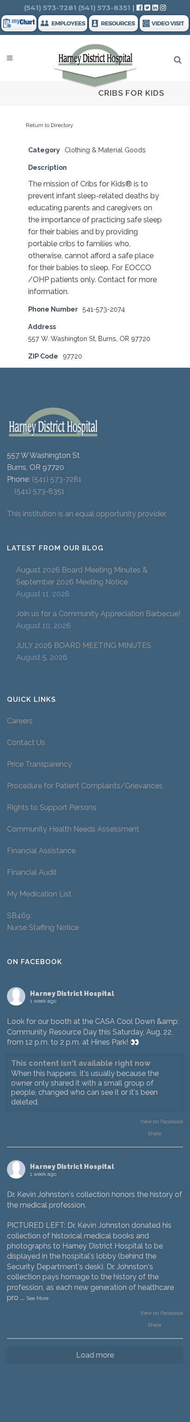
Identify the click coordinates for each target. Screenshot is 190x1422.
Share (154, 1134)
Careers (20, 721)
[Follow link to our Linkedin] (156, 7)
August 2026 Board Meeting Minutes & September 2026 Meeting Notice (82, 576)
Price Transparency (39, 764)
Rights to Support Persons (51, 807)
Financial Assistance (41, 850)
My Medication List (39, 894)
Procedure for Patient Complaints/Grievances (85, 785)
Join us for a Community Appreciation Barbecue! (98, 613)
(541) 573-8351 (36, 491)
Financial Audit (32, 872)
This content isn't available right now (80, 1063)
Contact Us (26, 742)
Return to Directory (49, 125)
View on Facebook (161, 1122)
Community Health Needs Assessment (74, 829)
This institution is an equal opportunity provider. (86, 513)
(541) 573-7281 (57, 479)
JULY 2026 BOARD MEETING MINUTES (83, 645)
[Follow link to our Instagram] (163, 7)
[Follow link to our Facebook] (140, 7)
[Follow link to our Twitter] (147, 7)
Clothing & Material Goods (105, 150)
